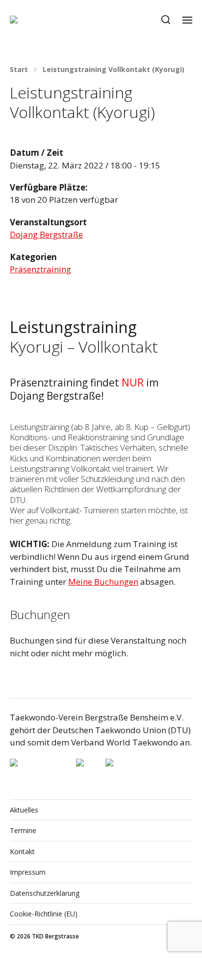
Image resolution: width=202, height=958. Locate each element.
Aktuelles (24, 809)
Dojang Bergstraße (46, 234)
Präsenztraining (40, 269)
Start (19, 69)
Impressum (28, 872)
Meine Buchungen (103, 581)
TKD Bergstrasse (55, 936)
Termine (23, 830)
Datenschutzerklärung (44, 893)
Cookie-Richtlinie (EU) (43, 913)
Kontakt (22, 851)
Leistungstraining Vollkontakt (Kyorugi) (113, 69)
